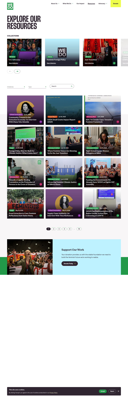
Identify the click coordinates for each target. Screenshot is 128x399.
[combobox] (28, 87)
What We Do (67, 3)
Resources (91, 3)
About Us (54, 3)
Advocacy (102, 3)
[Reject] (118, 391)
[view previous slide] (10, 71)
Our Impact (80, 3)
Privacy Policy (53, 392)
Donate (115, 3)
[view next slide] (17, 71)
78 (79, 229)
